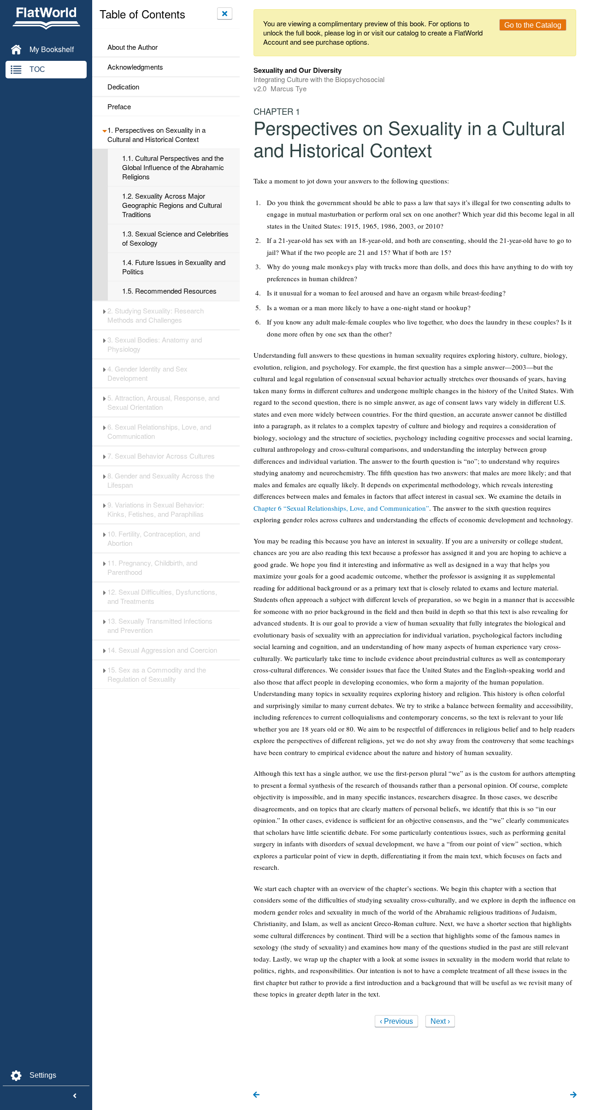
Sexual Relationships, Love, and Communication (159, 431)
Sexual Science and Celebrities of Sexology (175, 238)
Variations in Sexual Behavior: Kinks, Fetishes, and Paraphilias (155, 509)
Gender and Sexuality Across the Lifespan (160, 480)
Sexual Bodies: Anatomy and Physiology (154, 344)
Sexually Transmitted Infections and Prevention (159, 625)
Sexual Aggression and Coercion (162, 650)
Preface (119, 106)
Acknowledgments (135, 66)
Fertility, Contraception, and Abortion (153, 538)
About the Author (132, 47)
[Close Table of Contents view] (224, 13)
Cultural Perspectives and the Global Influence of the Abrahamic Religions (173, 167)
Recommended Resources (169, 290)
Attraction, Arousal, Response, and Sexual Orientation (163, 402)
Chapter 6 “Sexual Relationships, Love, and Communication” (341, 508)
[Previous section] (256, 1095)
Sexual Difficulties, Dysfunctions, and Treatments (162, 596)
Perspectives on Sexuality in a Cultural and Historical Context (156, 134)
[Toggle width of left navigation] (74, 1096)
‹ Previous (396, 1021)
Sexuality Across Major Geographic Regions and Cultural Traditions (172, 205)
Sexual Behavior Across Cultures (161, 456)
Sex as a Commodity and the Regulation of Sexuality (156, 674)
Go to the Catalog (532, 25)
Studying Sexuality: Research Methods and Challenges (155, 315)
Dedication (123, 86)
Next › (440, 1021)
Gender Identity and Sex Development (147, 373)
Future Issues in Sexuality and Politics (173, 267)
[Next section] (573, 1095)
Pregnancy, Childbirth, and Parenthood (152, 567)
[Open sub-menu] (104, 130)
